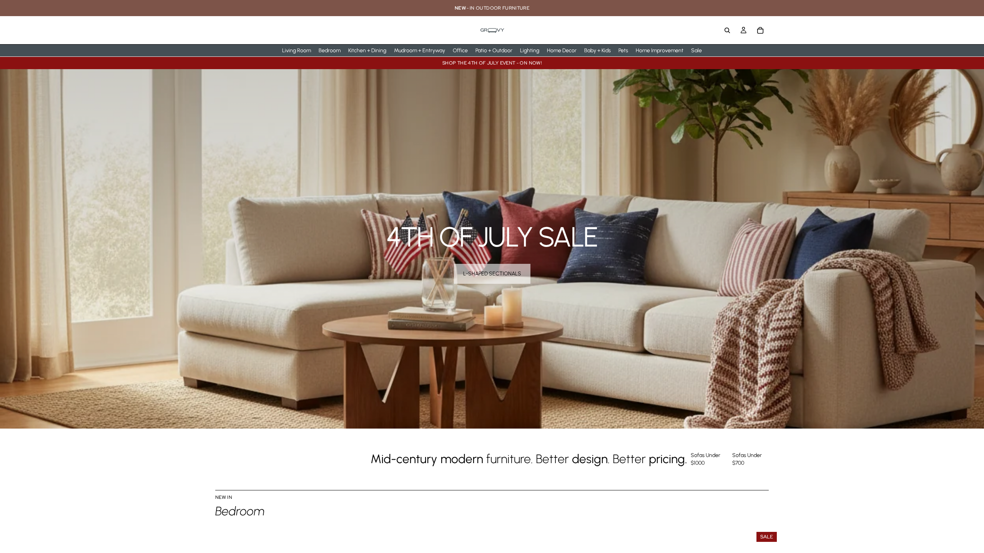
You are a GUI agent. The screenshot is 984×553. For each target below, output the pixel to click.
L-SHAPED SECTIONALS (492, 273)
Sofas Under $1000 (705, 459)
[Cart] (760, 30)
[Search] (727, 30)
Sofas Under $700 (747, 459)
